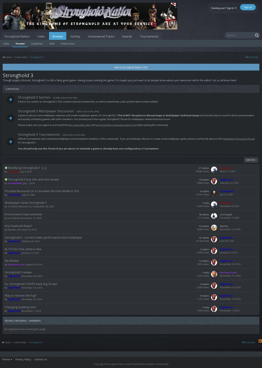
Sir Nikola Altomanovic (20, 206)
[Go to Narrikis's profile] (214, 228)
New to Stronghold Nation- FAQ (131, 67)
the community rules (79, 125)
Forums (20, 43)
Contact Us (40, 359)
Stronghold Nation (17, 36)
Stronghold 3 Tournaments (39, 134)
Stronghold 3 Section (34, 97)
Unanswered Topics (101, 36)
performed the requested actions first (116, 125)
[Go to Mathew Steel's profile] (214, 274)
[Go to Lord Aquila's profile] (214, 216)
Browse (58, 36)
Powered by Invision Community (149, 364)
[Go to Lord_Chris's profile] (214, 170)
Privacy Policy (23, 359)
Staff (51, 43)
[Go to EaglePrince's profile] (214, 181)
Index (41, 36)
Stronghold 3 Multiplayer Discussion (46, 111)
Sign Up (248, 7)
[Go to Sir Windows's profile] (214, 193)
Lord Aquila (14, 218)
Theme (6, 359)
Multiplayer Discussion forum (239, 138)
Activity (75, 36)
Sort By (250, 160)
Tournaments (149, 36)
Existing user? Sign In (223, 8)
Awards (127, 36)
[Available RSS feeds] (260, 341)
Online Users (68, 43)
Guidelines (37, 43)
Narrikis (12, 229)
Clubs (6, 43)
